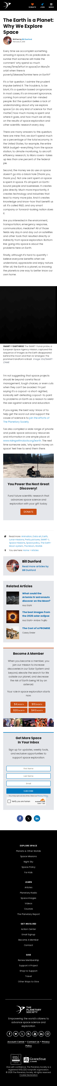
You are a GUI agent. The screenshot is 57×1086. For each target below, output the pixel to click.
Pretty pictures (32, 539)
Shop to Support (29, 970)
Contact (28, 945)
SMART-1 (45, 539)
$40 (37, 710)
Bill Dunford (31, 561)
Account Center (16, 1041)
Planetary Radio (28, 892)
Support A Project (28, 965)
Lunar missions (16, 539)
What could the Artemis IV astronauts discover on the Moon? (36, 597)
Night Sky (28, 861)
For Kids (28, 872)
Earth (45, 536)
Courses (28, 908)
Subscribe (28, 791)
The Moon (29, 546)
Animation (26, 536)
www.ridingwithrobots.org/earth (22, 440)
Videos (28, 903)
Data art (37, 536)
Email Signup (28, 934)
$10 (37, 704)
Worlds (38, 546)
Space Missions (28, 856)
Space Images (28, 898)
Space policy (33, 542)
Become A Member (28, 939)
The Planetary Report (28, 914)
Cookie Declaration (28, 1075)
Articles (35, 550)
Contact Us (33, 1041)
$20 (19, 710)
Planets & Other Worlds (28, 851)
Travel (28, 976)
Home (26, 550)
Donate (28, 511)
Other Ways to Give (28, 981)
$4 (19, 704)
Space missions (17, 542)
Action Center (28, 929)
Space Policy (29, 867)
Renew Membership (28, 960)
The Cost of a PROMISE (36, 628)
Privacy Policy (42, 796)
